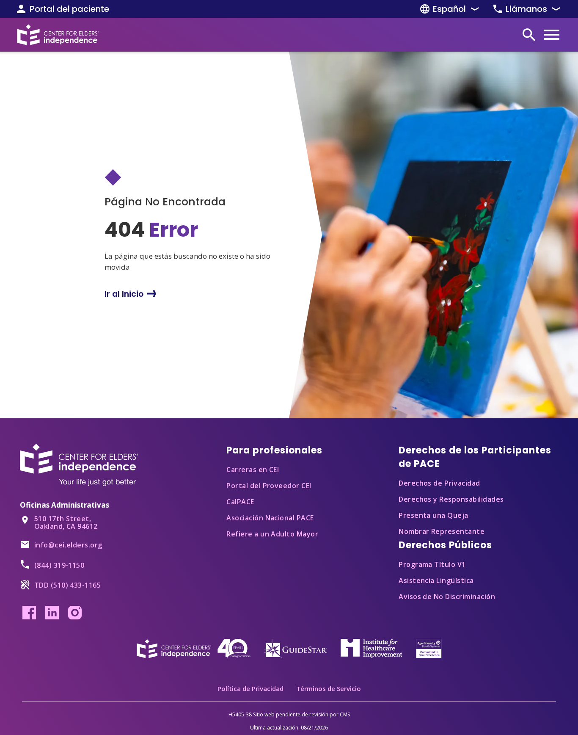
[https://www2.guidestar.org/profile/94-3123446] (295, 647)
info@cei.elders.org (68, 545)
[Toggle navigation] (551, 34)
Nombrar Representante (441, 531)
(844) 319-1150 (59, 565)
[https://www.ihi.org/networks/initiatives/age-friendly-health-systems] (429, 647)
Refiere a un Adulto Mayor (272, 534)
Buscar (529, 34)
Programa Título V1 (432, 564)
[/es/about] (193, 647)
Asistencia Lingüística (436, 580)
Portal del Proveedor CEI (268, 485)
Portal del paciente (69, 9)
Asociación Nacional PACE (270, 517)
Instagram (75, 612)
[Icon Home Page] (58, 34)
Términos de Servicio (328, 688)
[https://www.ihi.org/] (371, 647)
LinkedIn (52, 612)
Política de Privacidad (250, 688)
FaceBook (29, 612)
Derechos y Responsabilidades (451, 499)
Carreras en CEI (252, 469)
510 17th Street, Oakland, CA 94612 (66, 522)
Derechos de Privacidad (439, 483)
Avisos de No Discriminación (447, 596)
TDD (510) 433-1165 (67, 585)
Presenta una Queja (433, 515)
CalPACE (240, 501)
